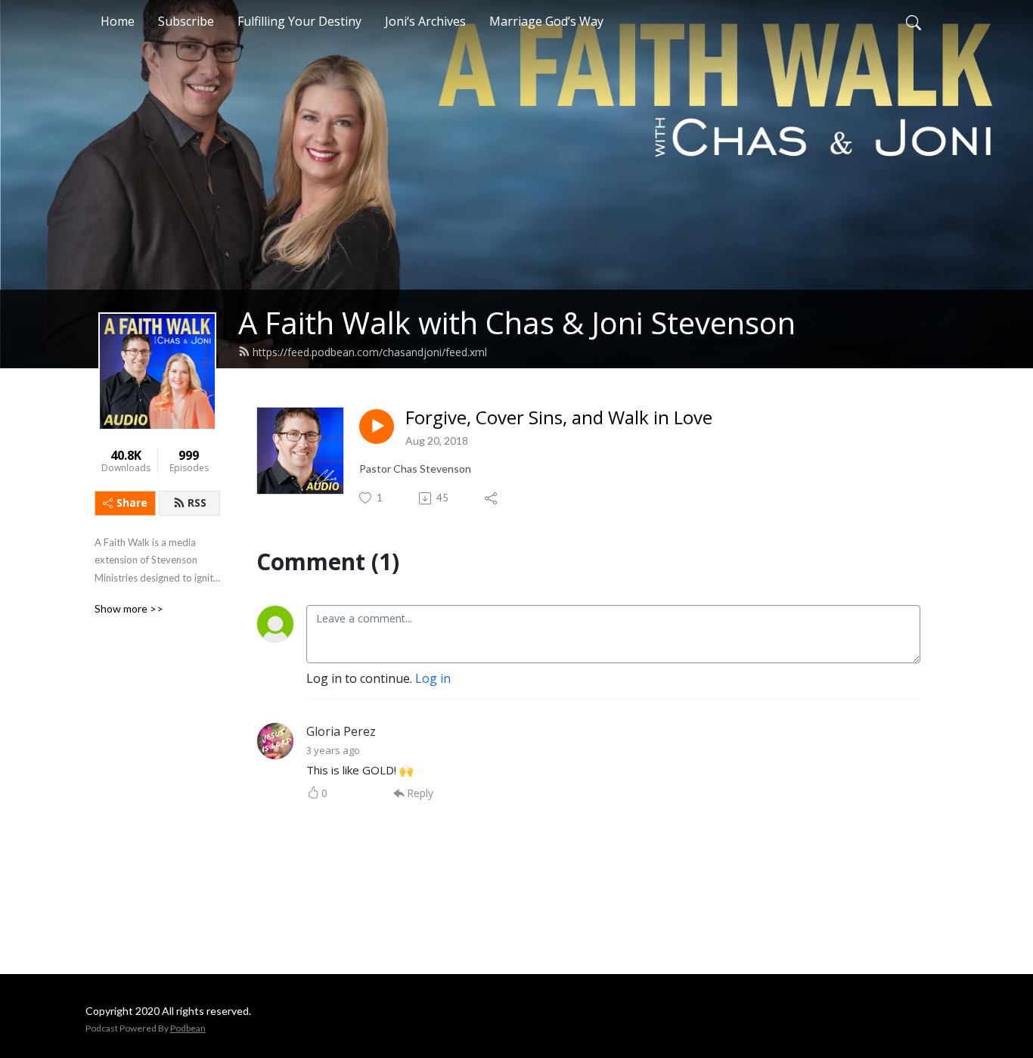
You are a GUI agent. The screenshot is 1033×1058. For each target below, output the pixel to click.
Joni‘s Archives (425, 21)
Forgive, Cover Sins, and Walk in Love (558, 418)
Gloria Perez (341, 731)
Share (131, 502)
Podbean (188, 1028)
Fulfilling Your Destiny (299, 21)
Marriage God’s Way (546, 21)
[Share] (492, 498)
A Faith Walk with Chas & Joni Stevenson (517, 322)
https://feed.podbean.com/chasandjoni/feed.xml (370, 352)
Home (118, 21)
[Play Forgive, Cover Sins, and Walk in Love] (376, 426)
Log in (433, 678)
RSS (197, 502)
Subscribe (186, 21)
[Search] (913, 21)
